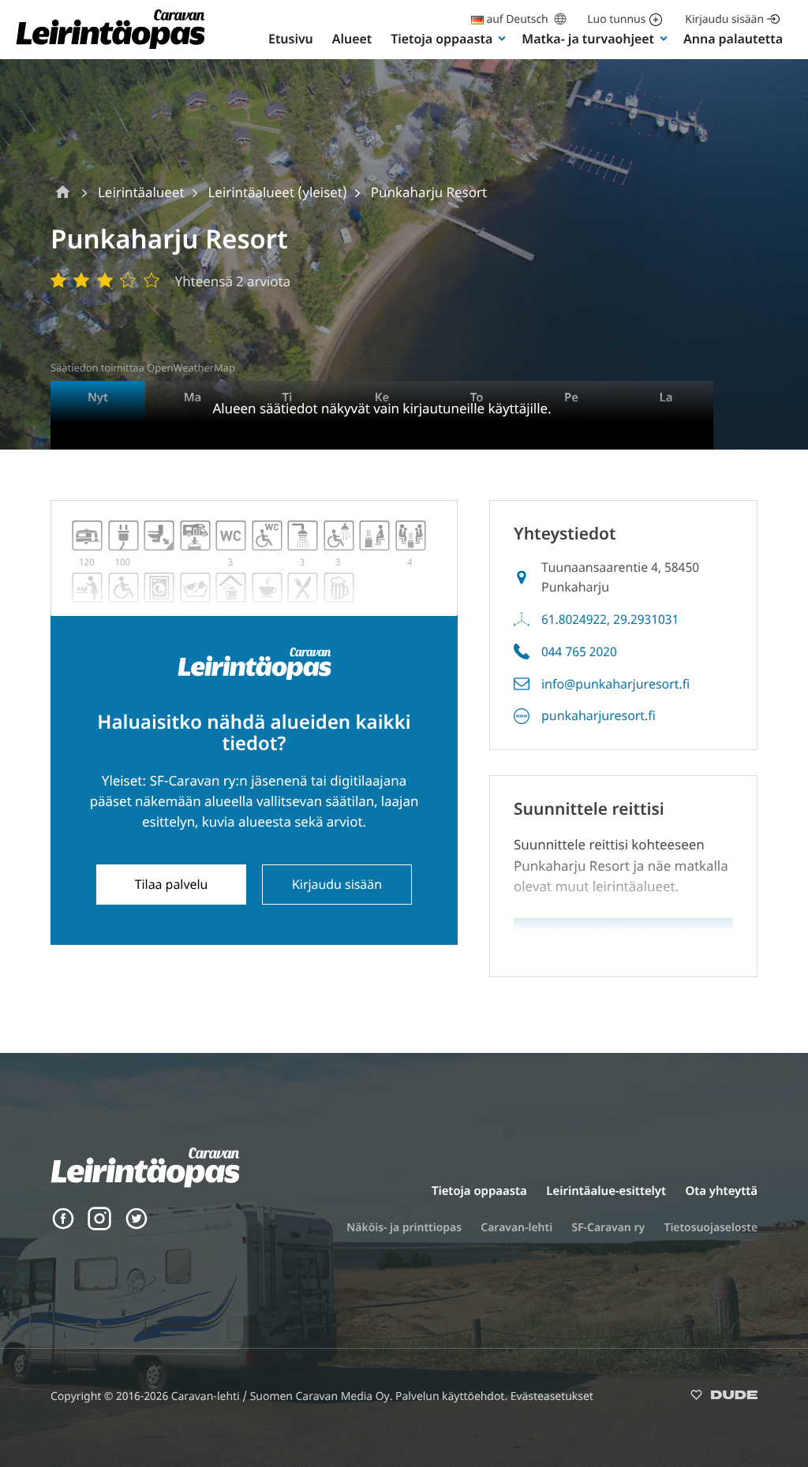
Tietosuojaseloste (711, 1227)
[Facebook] (63, 1226)
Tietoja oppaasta (441, 38)
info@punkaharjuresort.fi (615, 683)
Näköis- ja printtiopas (404, 1227)
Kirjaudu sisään (724, 19)
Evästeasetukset (552, 1396)
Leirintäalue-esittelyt (606, 1191)
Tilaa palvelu (171, 884)
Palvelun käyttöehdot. (453, 1396)
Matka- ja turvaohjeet (588, 38)
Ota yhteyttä (721, 1191)
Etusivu (290, 38)
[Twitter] (136, 1226)
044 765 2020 (579, 651)
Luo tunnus (616, 19)
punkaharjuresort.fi (598, 715)
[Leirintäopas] (110, 48)
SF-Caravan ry (608, 1227)
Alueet (352, 38)
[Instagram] (99, 1226)
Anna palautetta (733, 38)
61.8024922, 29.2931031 (610, 619)
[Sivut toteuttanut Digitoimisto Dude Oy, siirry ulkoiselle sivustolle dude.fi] (724, 1397)
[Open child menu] (502, 38)
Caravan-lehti (516, 1227)
